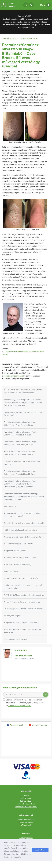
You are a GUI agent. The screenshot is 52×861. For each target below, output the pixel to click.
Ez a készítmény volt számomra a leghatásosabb (24, 523)
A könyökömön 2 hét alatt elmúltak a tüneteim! (24, 537)
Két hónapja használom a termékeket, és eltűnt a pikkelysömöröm (24, 586)
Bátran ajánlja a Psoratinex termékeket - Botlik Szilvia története (23, 413)
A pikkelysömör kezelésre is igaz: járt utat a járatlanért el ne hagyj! (22, 514)
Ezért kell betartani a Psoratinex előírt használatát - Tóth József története (19, 453)
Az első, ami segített (12, 616)
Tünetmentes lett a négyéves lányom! (20, 557)
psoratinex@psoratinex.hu (14, 376)
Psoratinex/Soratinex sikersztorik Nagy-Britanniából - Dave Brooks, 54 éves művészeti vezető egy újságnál (24, 496)
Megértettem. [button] (40, 850)
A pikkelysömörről (26, 838)
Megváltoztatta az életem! (15, 551)
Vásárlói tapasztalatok (26, 819)
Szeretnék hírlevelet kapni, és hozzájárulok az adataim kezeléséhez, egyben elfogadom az (24, 702)
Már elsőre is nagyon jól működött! (18, 544)
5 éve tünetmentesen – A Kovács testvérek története (22, 462)
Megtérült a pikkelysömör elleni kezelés (21, 578)
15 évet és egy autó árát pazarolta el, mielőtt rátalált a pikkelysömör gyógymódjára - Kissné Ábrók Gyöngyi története (23, 402)
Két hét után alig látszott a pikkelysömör (21, 530)
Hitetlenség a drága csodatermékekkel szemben (24, 609)
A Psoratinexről (26, 825)
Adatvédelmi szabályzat (26, 804)
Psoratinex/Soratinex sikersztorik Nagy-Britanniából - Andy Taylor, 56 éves (20, 423)
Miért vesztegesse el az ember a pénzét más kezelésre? (22, 631)
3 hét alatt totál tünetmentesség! (17, 564)
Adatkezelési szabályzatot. (19, 705)
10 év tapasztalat (11, 571)
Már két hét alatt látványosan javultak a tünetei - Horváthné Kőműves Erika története (24, 391)
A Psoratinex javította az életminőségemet (22, 602)
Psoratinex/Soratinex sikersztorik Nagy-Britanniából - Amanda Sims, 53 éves (20, 472)
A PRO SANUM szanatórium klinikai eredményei (24, 595)
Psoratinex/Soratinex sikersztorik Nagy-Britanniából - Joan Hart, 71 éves (20, 433)
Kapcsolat (26, 795)
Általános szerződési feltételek (26, 807)
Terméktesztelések (26, 822)
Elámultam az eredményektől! (16, 639)
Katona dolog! (10, 506)
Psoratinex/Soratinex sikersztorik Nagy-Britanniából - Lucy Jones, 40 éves (20, 443)
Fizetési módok (26, 798)
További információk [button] (12, 857)
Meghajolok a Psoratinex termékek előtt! (21, 622)
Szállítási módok (26, 801)
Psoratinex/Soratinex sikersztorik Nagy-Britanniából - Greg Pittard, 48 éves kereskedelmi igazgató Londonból (20, 484)
